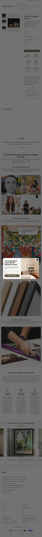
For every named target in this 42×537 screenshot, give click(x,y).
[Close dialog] (37, 260)
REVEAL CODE (12, 275)
